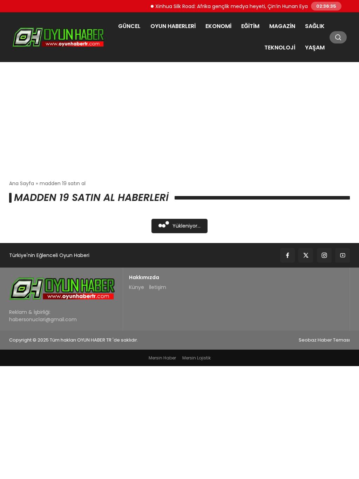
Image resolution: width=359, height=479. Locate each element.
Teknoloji (279, 47)
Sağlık (315, 26)
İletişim (157, 287)
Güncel (129, 26)
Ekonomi (218, 26)
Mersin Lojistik (196, 358)
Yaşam (315, 47)
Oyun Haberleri (173, 26)
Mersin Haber (162, 358)
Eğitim (250, 26)
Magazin (282, 26)
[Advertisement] (179, 121)
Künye (136, 287)
